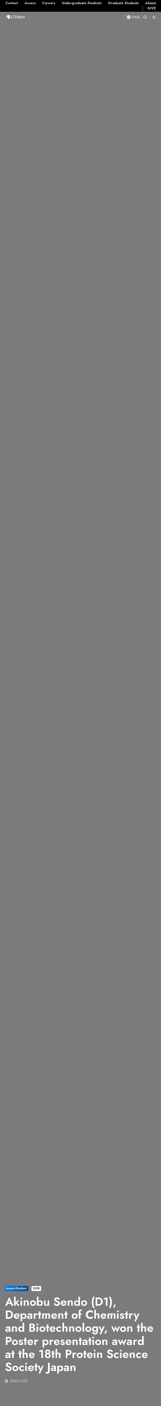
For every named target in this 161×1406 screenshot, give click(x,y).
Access (30, 3)
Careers (48, 3)
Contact (11, 3)
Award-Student (16, 1288)
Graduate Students (123, 3)
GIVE (151, 8)
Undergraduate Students (82, 3)
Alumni (150, 3)
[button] (145, 17)
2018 (36, 1288)
